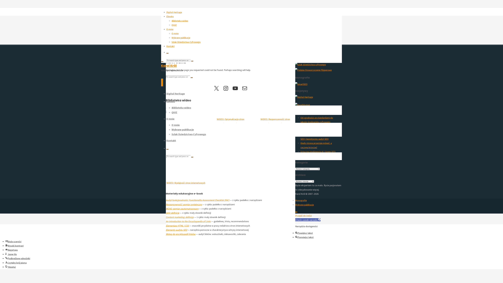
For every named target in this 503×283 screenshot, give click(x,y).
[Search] (167, 53)
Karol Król (169, 65)
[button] (308, 219)
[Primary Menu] (162, 82)
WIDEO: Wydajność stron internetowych (185, 182)
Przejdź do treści (303, 215)
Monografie (301, 200)
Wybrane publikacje (304, 204)
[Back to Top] (296, 212)
